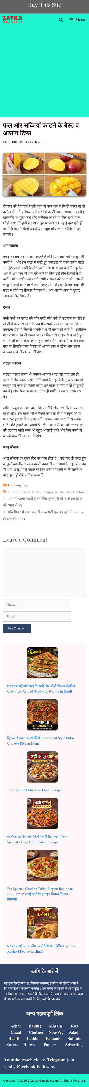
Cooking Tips (18, 484)
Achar (16, 1026)
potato (59, 491)
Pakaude (53, 1038)
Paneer (50, 1045)
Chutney (36, 1032)
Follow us (46, 1066)
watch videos (34, 1060)
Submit (74, 1038)
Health (14, 1038)
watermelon (75, 491)
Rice (75, 1026)
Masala (55, 1026)
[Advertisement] (44, 72)
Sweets (12, 1045)
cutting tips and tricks (24, 491)
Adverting (74, 1045)
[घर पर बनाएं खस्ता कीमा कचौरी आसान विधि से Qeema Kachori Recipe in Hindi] (42, 923)
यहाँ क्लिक (48, 999)
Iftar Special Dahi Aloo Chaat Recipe (34, 790)
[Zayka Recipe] (13, 19)
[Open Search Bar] (61, 19)
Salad (73, 1032)
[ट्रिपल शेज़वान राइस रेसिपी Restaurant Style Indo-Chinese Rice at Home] (42, 715)
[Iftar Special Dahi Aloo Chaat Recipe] (42, 767)
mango (48, 491)
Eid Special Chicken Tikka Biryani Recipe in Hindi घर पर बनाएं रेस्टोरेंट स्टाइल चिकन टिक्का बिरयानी (40, 894)
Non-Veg (56, 1032)
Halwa (29, 1045)
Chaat (16, 1032)
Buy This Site (44, 4)
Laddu (32, 1038)
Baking (35, 1026)
